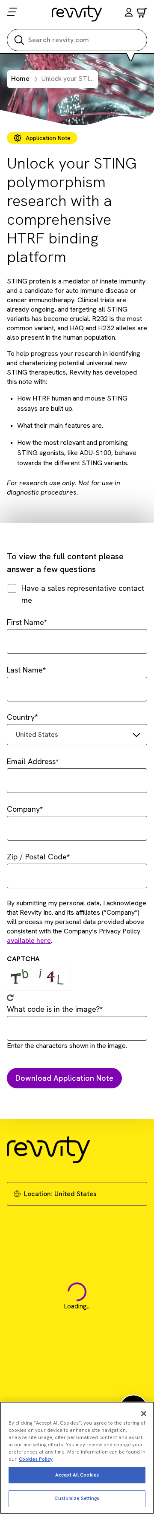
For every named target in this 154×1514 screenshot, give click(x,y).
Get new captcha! (10, 997)
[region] (77, 1458)
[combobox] (77, 734)
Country (21, 717)
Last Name (25, 670)
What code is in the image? (53, 1009)
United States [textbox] (37, 734)
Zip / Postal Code (37, 856)
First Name (25, 622)
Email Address (31, 761)
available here (29, 940)
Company (23, 809)
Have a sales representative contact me (82, 594)
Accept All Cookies (77, 1475)
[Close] (143, 1413)
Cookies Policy (36, 1459)
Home (20, 78)
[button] (128, 13)
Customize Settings (76, 1498)
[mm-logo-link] (77, 13)
